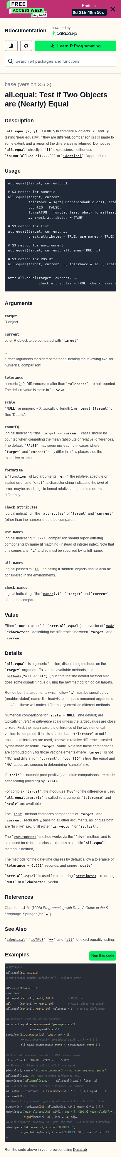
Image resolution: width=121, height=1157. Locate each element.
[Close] (113, 9)
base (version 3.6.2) (28, 84)
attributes (53, 513)
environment (25, 836)
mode (110, 626)
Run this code (102, 955)
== (51, 939)
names (48, 594)
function (18, 476)
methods (14, 676)
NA (9, 758)
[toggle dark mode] (11, 46)
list (41, 538)
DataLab (80, 1150)
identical (72, 156)
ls (37, 569)
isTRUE (37, 939)
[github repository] (26, 46)
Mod (70, 791)
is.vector (62, 826)
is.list (87, 826)
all (69, 939)
